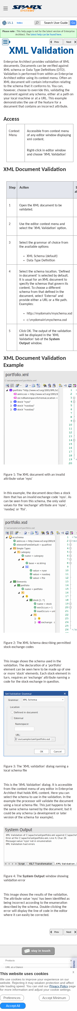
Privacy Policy (58, 986)
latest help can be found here (46, 34)
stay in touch (40, 950)
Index (20, 23)
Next (68, 42)
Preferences (12, 998)
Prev (56, 42)
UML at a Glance (14, 967)
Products (10, 960)
